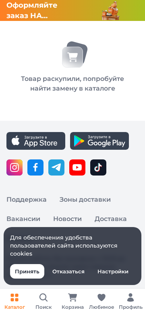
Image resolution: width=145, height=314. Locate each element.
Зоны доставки (85, 199)
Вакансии (23, 219)
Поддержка (26, 199)
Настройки (112, 271)
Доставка (111, 219)
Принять (27, 271)
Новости (67, 219)
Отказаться (68, 271)
